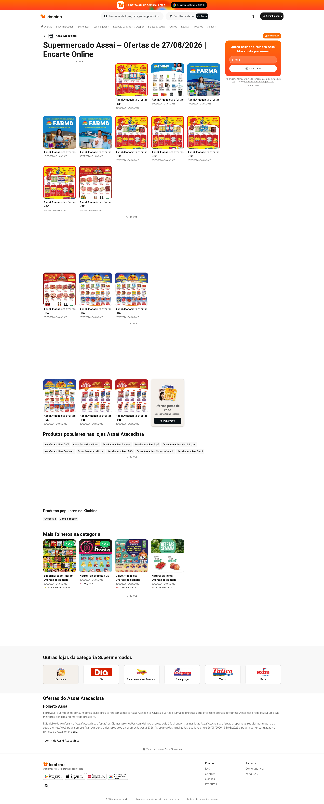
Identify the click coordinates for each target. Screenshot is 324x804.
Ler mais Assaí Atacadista (62, 740)
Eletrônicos (83, 26)
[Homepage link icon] (143, 749)
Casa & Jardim (101, 26)
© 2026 (117, 799)
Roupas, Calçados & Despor (128, 26)
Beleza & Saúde (156, 26)
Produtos (198, 26)
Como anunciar (255, 768)
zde (75, 731)
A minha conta (273, 16)
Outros (173, 26)
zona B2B (252, 774)
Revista (185, 26)
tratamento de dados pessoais (259, 81)
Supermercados (64, 26)
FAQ (207, 768)
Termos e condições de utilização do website (157, 799)
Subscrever (273, 35)
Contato (210, 774)
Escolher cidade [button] (184, 16)
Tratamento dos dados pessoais (202, 799)
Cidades (211, 26)
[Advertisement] (78, 86)
